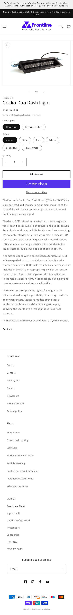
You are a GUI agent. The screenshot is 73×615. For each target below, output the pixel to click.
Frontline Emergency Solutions (39, 609)
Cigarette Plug (33, 126)
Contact (11, 372)
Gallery (11, 388)
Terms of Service (16, 403)
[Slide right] (44, 91)
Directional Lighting (18, 440)
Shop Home (13, 432)
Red (38, 140)
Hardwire (11, 126)
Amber (10, 140)
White (52, 140)
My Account (13, 395)
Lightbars (12, 447)
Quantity (7, 155)
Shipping (17, 115)
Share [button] (9, 329)
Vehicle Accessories (17, 486)
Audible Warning (16, 463)
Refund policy (14, 411)
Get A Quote (13, 380)
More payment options (36, 192)
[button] (4, 26)
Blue (25, 140)
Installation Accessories (20, 478)
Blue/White (31, 147)
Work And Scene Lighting (20, 455)
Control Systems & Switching (22, 470)
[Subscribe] (62, 569)
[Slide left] (29, 91)
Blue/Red (11, 147)
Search (10, 365)
